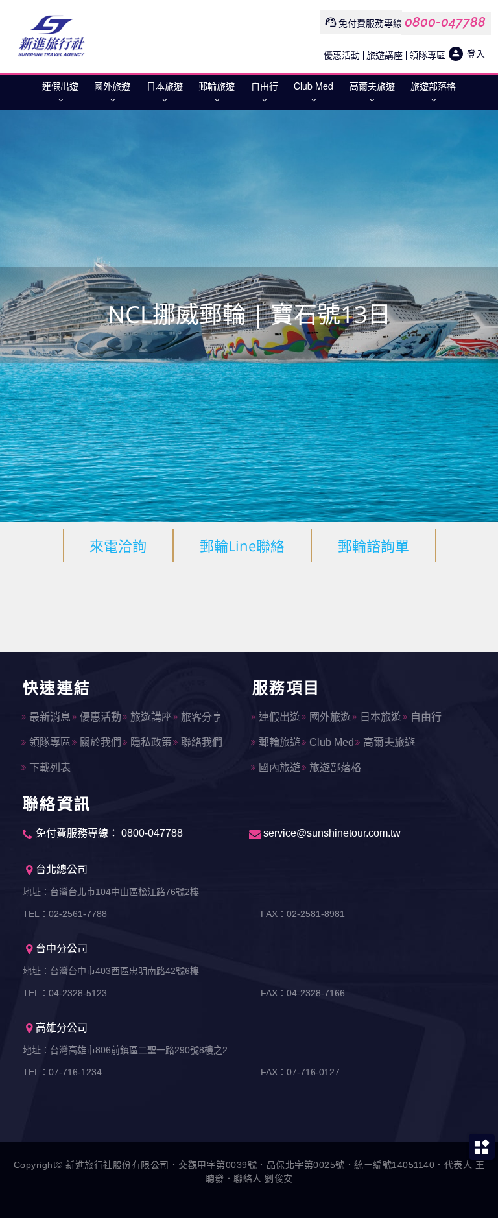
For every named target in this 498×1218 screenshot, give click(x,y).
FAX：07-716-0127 (300, 1072)
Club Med (313, 85)
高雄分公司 (62, 1027)
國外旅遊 (112, 85)
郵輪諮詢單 (373, 545)
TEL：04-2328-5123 (65, 993)
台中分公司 (62, 948)
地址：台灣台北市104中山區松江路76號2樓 (111, 892)
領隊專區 (427, 55)
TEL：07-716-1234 (62, 1072)
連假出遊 (60, 85)
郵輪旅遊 (216, 85)
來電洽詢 (118, 545)
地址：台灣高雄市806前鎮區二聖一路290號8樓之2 (125, 1050)
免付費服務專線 (370, 23)
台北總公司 (62, 869)
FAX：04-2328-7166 (303, 993)
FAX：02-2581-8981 (303, 914)
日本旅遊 (165, 85)
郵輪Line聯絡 (242, 545)
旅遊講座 (384, 55)
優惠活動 (342, 55)
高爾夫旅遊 (372, 85)
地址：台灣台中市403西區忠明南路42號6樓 (111, 971)
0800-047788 (445, 22)
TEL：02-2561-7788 (65, 914)
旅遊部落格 (433, 85)
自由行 (264, 85)
